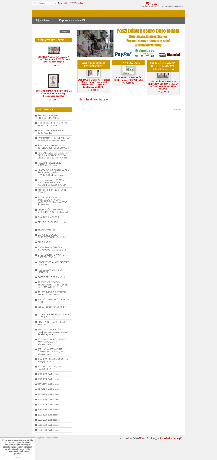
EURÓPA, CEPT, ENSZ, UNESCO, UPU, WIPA (49, 116)
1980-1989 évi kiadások (49, 410)
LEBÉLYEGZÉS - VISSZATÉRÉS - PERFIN (53, 263)
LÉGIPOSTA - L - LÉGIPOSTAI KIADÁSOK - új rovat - (52, 124)
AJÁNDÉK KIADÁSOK (48, 217)
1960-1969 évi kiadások (49, 399)
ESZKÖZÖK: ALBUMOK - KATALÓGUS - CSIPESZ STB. (52, 248)
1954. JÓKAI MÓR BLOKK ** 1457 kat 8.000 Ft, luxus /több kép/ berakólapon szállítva (54, 93)
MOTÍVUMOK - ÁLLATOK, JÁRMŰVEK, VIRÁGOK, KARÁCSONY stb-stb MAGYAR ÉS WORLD (52, 201)
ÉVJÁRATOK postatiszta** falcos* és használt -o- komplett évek (54, 139)
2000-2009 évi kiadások (49, 420)
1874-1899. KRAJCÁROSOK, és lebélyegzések (53, 360)
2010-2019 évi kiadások (49, 425)
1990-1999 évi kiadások (49, 415)
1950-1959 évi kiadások (49, 394)
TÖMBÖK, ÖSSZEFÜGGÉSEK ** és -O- (53, 301)
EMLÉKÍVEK (44, 242)
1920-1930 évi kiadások (49, 379)
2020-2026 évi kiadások (49, 430)
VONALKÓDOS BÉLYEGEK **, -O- (53, 308)
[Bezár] (17, 457)
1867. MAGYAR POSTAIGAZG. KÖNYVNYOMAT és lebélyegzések (52, 341)
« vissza (177, 109)
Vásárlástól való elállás (172, 7)
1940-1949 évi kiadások (49, 389)
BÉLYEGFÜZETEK (47, 230)
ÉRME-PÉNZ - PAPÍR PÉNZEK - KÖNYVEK (53, 323)
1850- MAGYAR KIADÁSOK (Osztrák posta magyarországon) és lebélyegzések (53, 332)
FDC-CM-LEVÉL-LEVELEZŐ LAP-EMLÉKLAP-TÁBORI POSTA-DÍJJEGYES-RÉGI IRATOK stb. (54, 155)
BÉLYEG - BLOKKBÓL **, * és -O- (53, 223)
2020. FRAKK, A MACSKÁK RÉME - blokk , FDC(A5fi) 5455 (128, 78)
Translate (79, 3)
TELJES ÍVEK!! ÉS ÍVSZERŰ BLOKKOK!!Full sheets (52, 293)
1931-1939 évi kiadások (49, 384)
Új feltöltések (43, 20)
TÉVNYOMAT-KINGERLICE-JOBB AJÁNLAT (51, 131)
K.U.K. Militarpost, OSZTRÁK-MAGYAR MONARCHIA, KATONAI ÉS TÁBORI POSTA (52, 182)
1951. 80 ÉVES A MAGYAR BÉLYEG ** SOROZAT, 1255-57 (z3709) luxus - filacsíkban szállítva (163, 85)
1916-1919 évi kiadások (49, 374)
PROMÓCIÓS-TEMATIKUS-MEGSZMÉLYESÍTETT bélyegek (53, 211)
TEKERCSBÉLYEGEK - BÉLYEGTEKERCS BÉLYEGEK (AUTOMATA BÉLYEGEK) (53, 284)
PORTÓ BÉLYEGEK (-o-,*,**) (51, 277)
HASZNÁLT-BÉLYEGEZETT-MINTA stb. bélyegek (51, 164)
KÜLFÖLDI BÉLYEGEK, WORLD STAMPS (53, 191)
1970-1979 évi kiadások (49, 404)
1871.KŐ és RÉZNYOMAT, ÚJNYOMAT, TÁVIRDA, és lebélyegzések (50, 351)
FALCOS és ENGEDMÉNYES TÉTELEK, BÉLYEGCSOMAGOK (53, 146)
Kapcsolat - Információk (72, 20)
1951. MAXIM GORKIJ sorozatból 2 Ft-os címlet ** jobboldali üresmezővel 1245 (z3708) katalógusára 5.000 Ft (94, 83)
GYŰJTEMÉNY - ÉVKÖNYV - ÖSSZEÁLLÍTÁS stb (51, 256)
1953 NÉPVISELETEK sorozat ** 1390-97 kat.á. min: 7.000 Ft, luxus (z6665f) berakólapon (53, 59)
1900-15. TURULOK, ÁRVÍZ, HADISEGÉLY (51, 367)
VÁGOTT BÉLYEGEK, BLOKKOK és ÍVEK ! (53, 315)
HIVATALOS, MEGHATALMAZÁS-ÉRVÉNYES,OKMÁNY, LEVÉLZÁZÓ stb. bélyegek (53, 172)
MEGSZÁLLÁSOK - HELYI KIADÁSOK (50, 271)
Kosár (154, 4)
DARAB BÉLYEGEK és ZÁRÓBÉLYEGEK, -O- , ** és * (52, 236)
